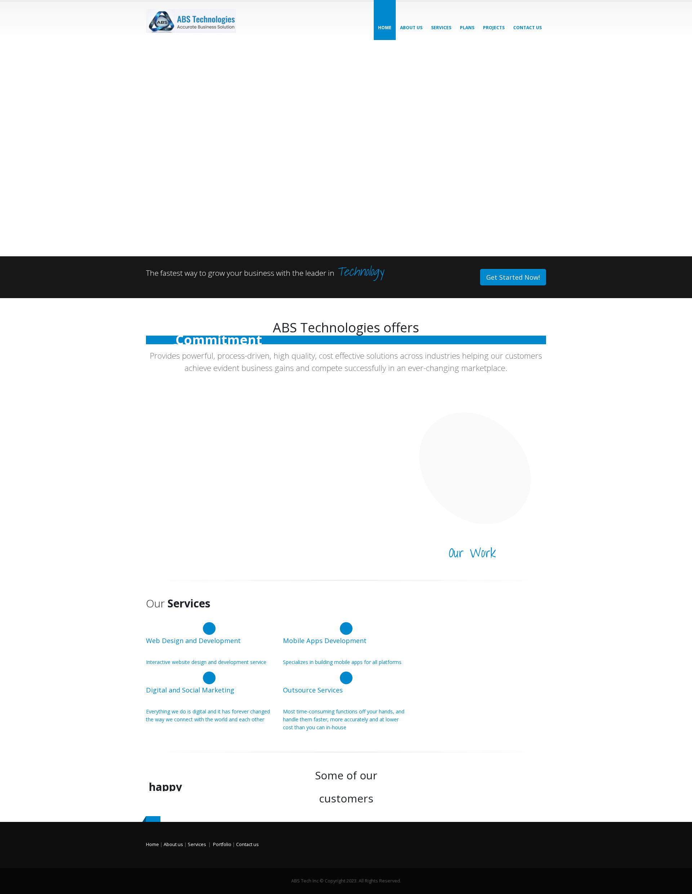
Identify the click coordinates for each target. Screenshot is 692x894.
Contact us (247, 844)
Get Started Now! (513, 277)
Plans (467, 28)
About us (411, 28)
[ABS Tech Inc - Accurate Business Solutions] (191, 21)
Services (441, 28)
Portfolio (222, 844)
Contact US (527, 28)
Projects (494, 28)
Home (384, 28)
